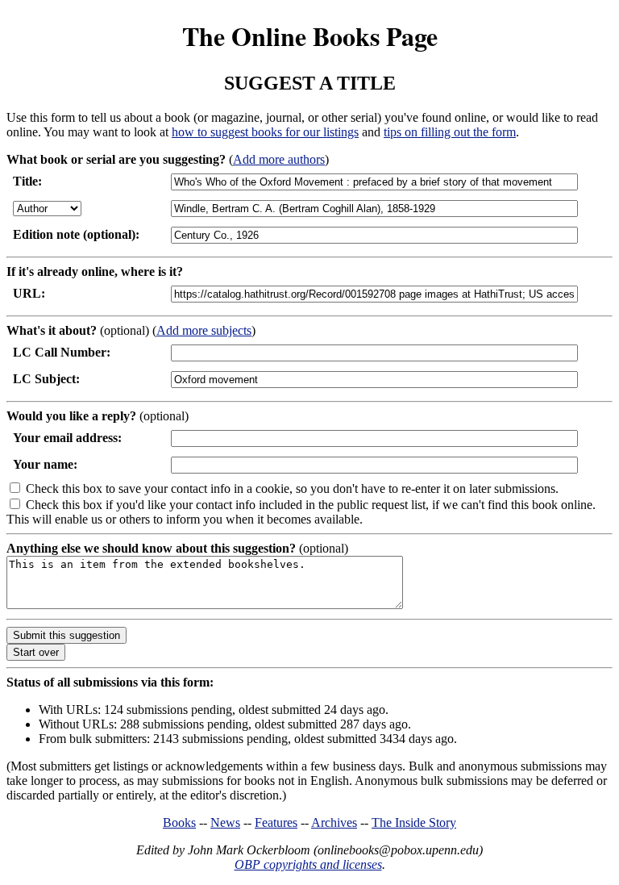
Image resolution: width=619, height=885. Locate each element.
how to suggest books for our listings (265, 132)
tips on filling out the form (450, 132)
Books (179, 822)
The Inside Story (414, 822)
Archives (334, 822)
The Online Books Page (310, 36)
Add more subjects (203, 330)
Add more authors (279, 159)
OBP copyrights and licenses (308, 864)
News (225, 822)
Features (276, 822)
